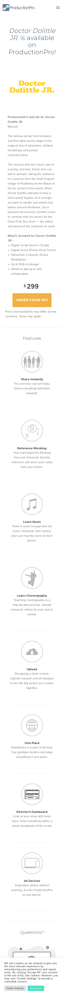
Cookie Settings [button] (15, 988)
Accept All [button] (36, 988)
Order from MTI (32, 300)
